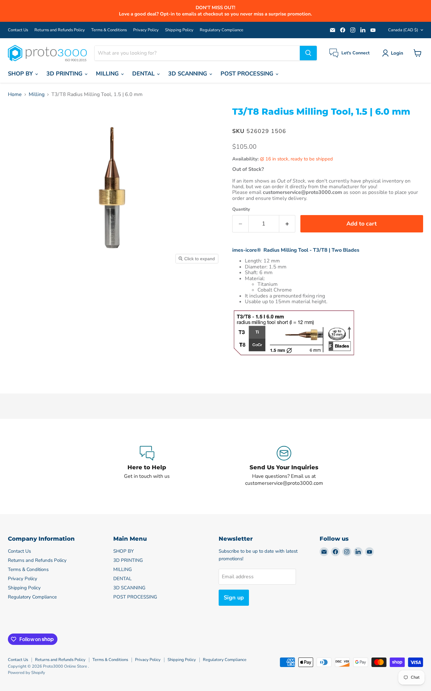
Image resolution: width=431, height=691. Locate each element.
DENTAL (144, 73)
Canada (403, 30)
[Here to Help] (147, 466)
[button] (394, 53)
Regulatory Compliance (221, 30)
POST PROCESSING (248, 73)
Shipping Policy (179, 30)
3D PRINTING (65, 73)
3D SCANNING (188, 73)
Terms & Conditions (109, 30)
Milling (36, 94)
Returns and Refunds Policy (59, 30)
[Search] (308, 53)
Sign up (234, 597)
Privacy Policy (146, 30)
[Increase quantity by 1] (287, 223)
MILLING (108, 73)
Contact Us (18, 30)
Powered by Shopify (26, 673)
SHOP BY (21, 73)
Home (15, 94)
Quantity (241, 209)
